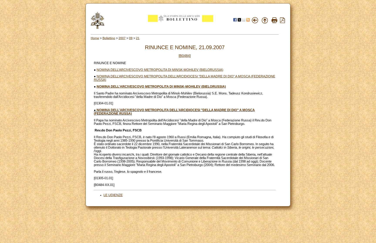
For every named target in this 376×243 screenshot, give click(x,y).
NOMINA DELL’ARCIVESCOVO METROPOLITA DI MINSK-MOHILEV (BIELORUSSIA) (160, 70)
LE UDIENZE (113, 195)
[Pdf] (282, 22)
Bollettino (108, 38)
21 (137, 38)
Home (95, 38)
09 (131, 38)
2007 (122, 38)
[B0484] (185, 56)
